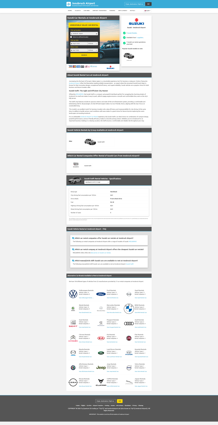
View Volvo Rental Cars (141, 371)
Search (84, 55)
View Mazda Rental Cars (85, 356)
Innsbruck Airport (85, 4)
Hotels (132, 10)
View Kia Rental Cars (112, 342)
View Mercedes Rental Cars (114, 312)
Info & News (122, 10)
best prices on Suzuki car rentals (101, 253)
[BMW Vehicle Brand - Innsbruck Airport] (129, 309)
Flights (77, 10)
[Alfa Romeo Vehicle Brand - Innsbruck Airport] (73, 368)
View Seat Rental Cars (85, 327)
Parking (112, 10)
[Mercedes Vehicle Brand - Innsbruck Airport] (101, 309)
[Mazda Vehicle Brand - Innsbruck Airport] (73, 353)
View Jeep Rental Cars (113, 371)
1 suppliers (139, 37)
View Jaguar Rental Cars (141, 386)
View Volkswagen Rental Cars (87, 297)
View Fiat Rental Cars (140, 342)
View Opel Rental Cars (141, 297)
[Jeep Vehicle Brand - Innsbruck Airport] (101, 367)
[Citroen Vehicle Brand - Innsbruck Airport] (73, 338)
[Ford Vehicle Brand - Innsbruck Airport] (101, 294)
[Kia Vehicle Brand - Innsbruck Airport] (101, 338)
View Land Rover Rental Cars (114, 356)
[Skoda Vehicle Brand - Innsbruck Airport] (73, 309)
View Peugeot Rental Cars (113, 327)
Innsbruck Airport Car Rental (89, 116)
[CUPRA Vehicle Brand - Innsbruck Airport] (101, 382)
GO (148, 4)
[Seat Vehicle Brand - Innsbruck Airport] (73, 323)
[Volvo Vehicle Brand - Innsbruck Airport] (129, 368)
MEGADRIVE (80, 94)
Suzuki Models (132, 33)
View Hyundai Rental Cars (141, 356)
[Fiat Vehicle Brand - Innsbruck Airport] (129, 338)
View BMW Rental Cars (141, 312)
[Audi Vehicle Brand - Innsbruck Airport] (129, 324)
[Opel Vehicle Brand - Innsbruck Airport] (129, 294)
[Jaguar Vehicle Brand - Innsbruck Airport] (129, 382)
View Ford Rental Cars (112, 297)
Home (70, 10)
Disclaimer (128, 405)
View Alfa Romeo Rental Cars (86, 371)
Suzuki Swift (130, 264)
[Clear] (96, 34)
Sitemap (140, 405)
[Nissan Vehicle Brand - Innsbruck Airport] (73, 382)
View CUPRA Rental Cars (113, 386)
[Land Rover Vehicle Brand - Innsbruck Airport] (101, 353)
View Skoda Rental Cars (85, 312)
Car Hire (86, 10)
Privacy (135, 405)
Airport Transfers (99, 10)
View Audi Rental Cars (140, 327)
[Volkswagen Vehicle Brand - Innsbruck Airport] (73, 294)
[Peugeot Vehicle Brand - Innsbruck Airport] (101, 323)
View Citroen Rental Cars (85, 342)
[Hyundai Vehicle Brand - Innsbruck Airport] (129, 353)
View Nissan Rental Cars (85, 386)
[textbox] (84, 33)
